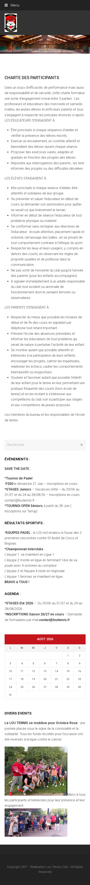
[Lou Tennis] (11, 22)
